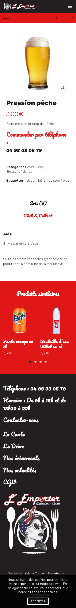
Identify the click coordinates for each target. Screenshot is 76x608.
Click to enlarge (62, 88)
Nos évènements (21, 458)
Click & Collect (38, 215)
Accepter (38, 601)
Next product (69, 18)
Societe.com (57, 573)
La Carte (14, 434)
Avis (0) (38, 203)
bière (42, 180)
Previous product (59, 18)
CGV (9, 482)
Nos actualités (19, 470)
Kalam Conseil (35, 573)
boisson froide (59, 180)
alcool (31, 180)
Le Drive (13, 446)
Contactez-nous (21, 420)
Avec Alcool (35, 167)
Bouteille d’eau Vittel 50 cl (54, 344)
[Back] (6, 18)
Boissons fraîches (19, 172)
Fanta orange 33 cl (18, 344)
